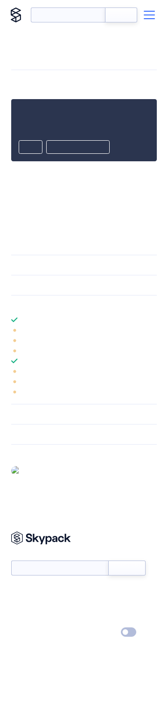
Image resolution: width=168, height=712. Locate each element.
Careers (22, 619)
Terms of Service (110, 619)
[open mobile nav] (149, 14)
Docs (18, 592)
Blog (92, 605)
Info (151, 330)
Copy (30, 148)
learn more (78, 305)
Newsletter (26, 555)
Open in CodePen (78, 148)
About (20, 605)
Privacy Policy (30, 632)
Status (95, 592)
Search (121, 15)
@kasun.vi (38, 470)
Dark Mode (100, 632)
